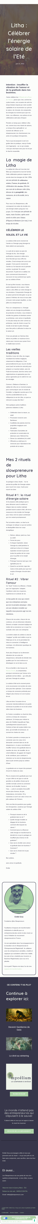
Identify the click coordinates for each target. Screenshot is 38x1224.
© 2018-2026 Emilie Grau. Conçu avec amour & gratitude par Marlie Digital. (18, 1208)
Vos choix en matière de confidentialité (21, 1218)
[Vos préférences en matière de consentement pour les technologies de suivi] (34, 1220)
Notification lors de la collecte (12, 1221)
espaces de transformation (12, 969)
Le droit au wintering (19, 1056)
